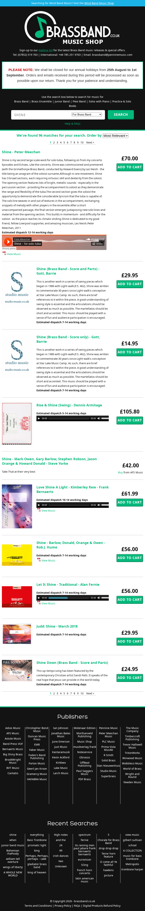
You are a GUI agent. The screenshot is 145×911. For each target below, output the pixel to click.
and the (61, 840)
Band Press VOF (13, 744)
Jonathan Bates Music (60, 734)
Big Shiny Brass (13, 754)
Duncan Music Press (37, 737)
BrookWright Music (13, 761)
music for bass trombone (132, 857)
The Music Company (132, 729)
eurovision (84, 859)
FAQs (77, 905)
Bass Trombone (37, 840)
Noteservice (84, 752)
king (37, 850)
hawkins (108, 870)
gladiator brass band (37, 865)
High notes (61, 834)
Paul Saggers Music (84, 772)
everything (37, 834)
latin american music (85, 880)
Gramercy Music (37, 774)
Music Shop (84, 741)
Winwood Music (132, 758)
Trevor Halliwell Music (132, 746)
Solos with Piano (99, 101)
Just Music (60, 747)
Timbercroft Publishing (132, 737)
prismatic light (37, 845)
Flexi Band (79, 101)
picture (108, 875)
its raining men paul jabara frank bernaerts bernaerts (85, 849)
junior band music (13, 845)
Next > (90, 142)
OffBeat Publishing (84, 764)
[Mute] (98, 418)
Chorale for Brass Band (109, 841)
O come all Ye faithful (108, 863)
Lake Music (61, 768)
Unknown (61, 866)
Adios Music (13, 728)
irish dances (61, 856)
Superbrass (108, 776)
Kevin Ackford (60, 757)
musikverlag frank (84, 747)
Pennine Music (108, 728)
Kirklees (61, 762)
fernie (84, 840)
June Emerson (61, 741)
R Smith (108, 755)
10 (81, 142)
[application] (74, 418)
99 (60, 850)
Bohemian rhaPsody (12, 852)
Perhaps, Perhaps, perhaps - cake (37, 857)
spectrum (85, 834)
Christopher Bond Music (37, 729)
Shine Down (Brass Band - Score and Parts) (72, 662)
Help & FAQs (72, 123)
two (61, 861)
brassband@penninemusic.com (112, 54)
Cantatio (13, 773)
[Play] (38, 418)
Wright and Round (132, 775)
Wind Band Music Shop (99, 3)
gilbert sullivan (132, 840)
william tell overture (13, 860)
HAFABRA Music (37, 779)
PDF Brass (84, 779)
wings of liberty (13, 867)
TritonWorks (132, 753)
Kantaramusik (61, 752)
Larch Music (61, 773)
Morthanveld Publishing (84, 734)
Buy (120, 472)
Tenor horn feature (109, 855)
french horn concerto (84, 871)
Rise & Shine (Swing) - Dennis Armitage (69, 405)
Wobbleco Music (132, 763)
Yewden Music (132, 782)
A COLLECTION (132, 850)
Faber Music (37, 750)
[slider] (106, 418)
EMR (37, 744)
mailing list (46, 50)
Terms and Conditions (38, 905)
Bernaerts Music (12, 749)
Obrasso (84, 757)
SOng (84, 865)
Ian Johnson (60, 728)
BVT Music (12, 768)
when (12, 840)
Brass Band (21, 101)
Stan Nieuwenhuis (108, 765)
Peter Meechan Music (108, 734)
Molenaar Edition (85, 728)
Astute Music (13, 738)
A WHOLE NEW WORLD (13, 874)
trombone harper (132, 869)
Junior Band (62, 101)
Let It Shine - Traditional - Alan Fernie (67, 584)
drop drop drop (108, 848)
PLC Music (108, 741)
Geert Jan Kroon (37, 768)
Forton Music (37, 763)
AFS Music (12, 733)
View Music (13, 254)
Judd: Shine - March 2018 (57, 626)
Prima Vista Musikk (108, 748)
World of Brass (132, 768)
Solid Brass (109, 760)
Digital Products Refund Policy (101, 905)
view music (132, 834)
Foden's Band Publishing (37, 756)
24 (60, 845)
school (132, 845)
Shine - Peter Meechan (21, 152)
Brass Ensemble (42, 101)
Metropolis (132, 864)
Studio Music (108, 771)
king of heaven (37, 872)
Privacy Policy (63, 905)
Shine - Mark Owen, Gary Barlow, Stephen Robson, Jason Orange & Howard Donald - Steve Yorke (49, 461)
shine (12, 834)
